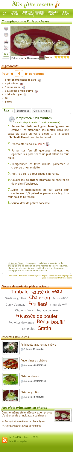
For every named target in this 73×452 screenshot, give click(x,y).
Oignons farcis (24, 310)
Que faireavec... (53, 13)
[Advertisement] (39, 234)
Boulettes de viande (21, 323)
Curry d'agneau (15, 305)
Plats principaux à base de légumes (22, 426)
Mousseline (60, 298)
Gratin (44, 328)
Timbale (19, 292)
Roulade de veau (47, 310)
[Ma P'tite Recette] (36, 5)
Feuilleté (37, 304)
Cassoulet (28, 329)
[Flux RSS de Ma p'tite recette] (4, 442)
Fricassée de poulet (36, 316)
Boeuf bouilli (51, 322)
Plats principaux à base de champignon (24, 421)
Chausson (39, 298)
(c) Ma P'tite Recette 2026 (24, 437)
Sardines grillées (15, 298)
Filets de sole (58, 305)
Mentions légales (18, 441)
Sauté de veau (46, 292)
